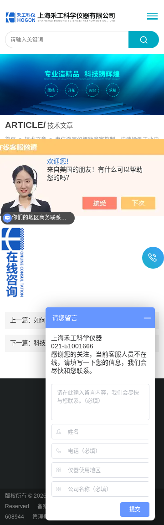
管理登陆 (43, 517)
